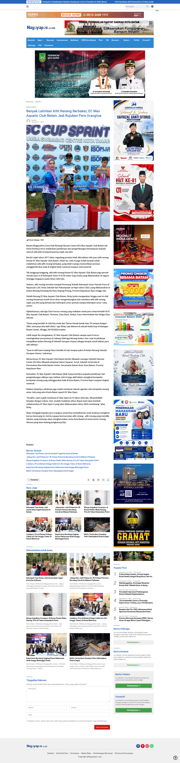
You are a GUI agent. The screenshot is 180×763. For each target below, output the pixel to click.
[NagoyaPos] (41, 27)
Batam (28, 107)
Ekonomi (115, 40)
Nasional (50, 40)
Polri (101, 40)
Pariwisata (48, 45)
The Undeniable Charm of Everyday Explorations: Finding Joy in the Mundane (136, 602)
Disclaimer (74, 753)
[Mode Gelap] (152, 6)
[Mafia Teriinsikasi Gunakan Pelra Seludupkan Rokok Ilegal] (97, 524)
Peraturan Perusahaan (124, 753)
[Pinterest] (143, 746)
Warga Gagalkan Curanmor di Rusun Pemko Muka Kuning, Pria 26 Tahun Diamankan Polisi (62, 460)
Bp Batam (74, 40)
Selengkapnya (133, 642)
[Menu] (28, 6)
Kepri (40, 40)
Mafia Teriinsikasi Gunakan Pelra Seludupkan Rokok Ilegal (50, 471)
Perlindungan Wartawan (103, 753)
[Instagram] (147, 746)
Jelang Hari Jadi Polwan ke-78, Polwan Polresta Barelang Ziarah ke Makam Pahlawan (60, 457)
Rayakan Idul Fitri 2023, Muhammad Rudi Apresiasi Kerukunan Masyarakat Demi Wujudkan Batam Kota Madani (135, 610)
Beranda (31, 40)
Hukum (126, 40)
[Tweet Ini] (93, 480)
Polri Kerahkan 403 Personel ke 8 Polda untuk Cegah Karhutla (99, 2)
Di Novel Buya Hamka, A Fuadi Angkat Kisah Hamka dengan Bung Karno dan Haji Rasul (136, 575)
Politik (136, 40)
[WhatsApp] (152, 746)
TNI (107, 40)
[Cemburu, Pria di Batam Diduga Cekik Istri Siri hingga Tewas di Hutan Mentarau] (39, 524)
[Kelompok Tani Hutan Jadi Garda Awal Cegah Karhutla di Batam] (39, 497)
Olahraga (31, 45)
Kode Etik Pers (62, 753)
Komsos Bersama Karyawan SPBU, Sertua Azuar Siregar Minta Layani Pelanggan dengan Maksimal (136, 619)
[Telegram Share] (103, 480)
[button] (147, 6)
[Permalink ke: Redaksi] (28, 121)
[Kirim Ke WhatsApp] (108, 480)
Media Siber (86, 753)
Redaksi (33, 120)
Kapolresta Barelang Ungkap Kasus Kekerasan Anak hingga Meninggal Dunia (57, 467)
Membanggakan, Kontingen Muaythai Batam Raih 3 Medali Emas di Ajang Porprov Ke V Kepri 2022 (134, 584)
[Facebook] (138, 746)
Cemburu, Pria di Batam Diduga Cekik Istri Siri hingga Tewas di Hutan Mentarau (58, 464)
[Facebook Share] (88, 480)
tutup (157, 10)
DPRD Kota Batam (88, 40)
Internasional (62, 40)
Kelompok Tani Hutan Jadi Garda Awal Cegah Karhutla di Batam (52, 454)
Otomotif (146, 40)
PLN (40, 45)
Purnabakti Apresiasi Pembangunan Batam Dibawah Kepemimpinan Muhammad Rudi (133, 593)
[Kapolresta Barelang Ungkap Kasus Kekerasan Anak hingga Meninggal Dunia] (68, 524)
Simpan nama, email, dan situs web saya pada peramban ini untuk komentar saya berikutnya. (67, 721)
